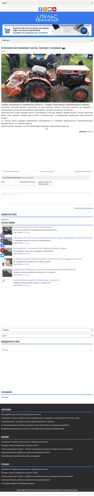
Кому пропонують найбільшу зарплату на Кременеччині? (25, 452)
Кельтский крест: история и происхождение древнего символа (40, 248)
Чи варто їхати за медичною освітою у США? (19, 445)
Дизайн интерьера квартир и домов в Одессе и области (36, 280)
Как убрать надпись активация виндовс (17, 483)
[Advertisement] (47, 151)
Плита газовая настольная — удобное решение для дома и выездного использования (37, 449)
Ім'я (2, 182)
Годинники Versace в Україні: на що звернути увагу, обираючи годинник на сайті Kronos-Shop (52, 238)
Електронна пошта (27, 182)
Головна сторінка (47, 171)
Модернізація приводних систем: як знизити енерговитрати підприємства (44, 270)
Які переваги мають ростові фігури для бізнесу (33, 227)
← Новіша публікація (10, 171)
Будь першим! (27, 177)
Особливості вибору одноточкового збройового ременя (24, 442)
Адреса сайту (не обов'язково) (45, 183)
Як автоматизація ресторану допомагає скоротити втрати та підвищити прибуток (47, 259)
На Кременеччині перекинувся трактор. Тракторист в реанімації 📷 (33, 47)
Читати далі (26, 232)
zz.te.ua (90, 131)
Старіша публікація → (83, 171)
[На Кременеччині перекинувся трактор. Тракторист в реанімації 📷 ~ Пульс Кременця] (2, 245)
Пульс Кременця (38, 490)
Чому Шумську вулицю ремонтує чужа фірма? (20, 456)
